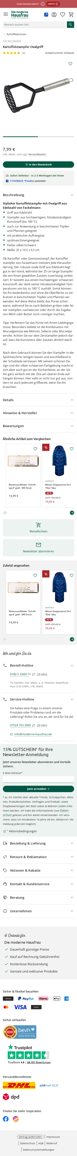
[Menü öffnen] (6, 14)
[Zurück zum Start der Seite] (73, 1131)
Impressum (53, 1137)
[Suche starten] (70, 24)
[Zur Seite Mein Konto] (54, 14)
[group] (38, 95)
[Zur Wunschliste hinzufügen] (70, 64)
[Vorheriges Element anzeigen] (5, 513)
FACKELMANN (12, 41)
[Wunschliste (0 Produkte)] (63, 14)
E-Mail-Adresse (12, 773)
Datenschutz (27, 1143)
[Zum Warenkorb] (71, 14)
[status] (34, 24)
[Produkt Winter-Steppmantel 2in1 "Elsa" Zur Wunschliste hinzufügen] (71, 449)
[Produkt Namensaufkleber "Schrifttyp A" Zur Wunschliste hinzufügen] (35, 449)
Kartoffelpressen (17, 34)
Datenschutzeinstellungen (38, 1149)
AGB (40, 1143)
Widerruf (51, 1143)
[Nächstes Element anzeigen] (72, 513)
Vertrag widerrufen (30, 1137)
